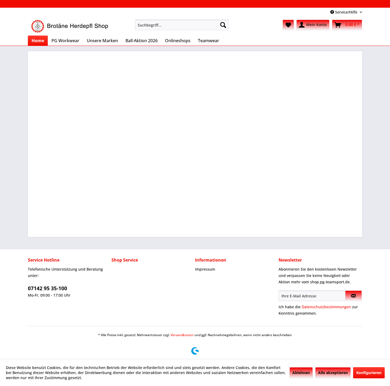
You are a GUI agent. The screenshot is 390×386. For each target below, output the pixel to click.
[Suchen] (223, 25)
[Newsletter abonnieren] (353, 295)
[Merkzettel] (288, 25)
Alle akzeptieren (333, 372)
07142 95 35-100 (47, 288)
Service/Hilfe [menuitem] (346, 12)
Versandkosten (182, 335)
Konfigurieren (369, 372)
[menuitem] (182, 25)
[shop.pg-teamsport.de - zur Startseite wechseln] (70, 26)
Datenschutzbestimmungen (326, 306)
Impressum (205, 269)
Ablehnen (301, 372)
